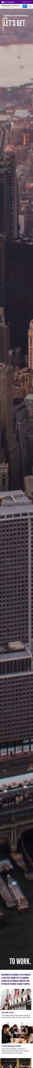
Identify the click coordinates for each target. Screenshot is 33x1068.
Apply (25, 6)
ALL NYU (28, 2)
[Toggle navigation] (30, 6)
